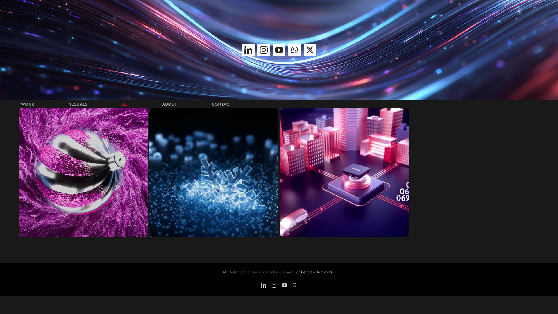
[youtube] (279, 50)
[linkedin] (248, 50)
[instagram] (263, 50)
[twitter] (310, 50)
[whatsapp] (294, 50)
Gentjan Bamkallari (318, 272)
